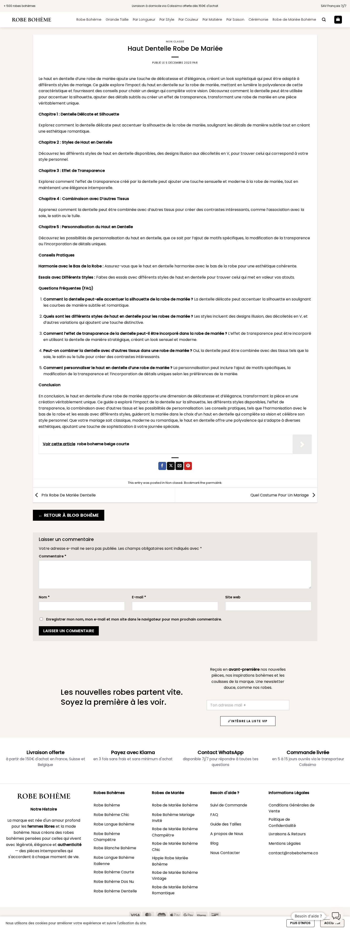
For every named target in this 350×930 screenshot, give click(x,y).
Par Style (167, 19)
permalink (213, 483)
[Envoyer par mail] (179, 466)
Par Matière (212, 19)
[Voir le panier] (338, 20)
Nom (44, 597)
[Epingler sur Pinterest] (188, 466)
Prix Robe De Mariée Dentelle (68, 495)
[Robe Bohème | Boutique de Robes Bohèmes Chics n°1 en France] (36, 19)
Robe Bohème (88, 19)
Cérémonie (258, 19)
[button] (324, 19)
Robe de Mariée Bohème (294, 19)
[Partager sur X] (171, 466)
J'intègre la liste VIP (248, 721)
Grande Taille (117, 19)
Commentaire (52, 556)
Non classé (175, 41)
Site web (232, 597)
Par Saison (235, 19)
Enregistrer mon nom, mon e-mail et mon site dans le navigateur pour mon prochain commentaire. (134, 619)
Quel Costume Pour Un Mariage (280, 495)
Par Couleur (188, 19)
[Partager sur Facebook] (162, 466)
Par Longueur (144, 19)
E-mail (139, 597)
